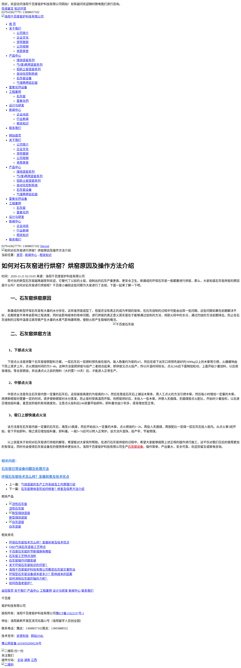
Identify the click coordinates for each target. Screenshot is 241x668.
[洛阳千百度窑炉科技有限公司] (23, 16)
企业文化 (23, 37)
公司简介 (23, 33)
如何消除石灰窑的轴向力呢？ (28, 578)
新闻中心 (15, 110)
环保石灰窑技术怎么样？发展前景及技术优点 (39, 542)
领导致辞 (23, 42)
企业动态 (23, 114)
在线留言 (8, 8)
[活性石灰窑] (124, 503)
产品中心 (15, 55)
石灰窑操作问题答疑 (22, 560)
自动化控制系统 (27, 73)
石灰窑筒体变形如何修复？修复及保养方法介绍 (52, 489)
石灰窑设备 (24, 78)
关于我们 (15, 28)
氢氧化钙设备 (18, 87)
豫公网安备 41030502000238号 (21, 643)
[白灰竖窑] (124, 522)
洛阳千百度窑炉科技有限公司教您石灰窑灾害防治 (42, 569)
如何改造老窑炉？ (21, 583)
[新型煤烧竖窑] (124, 513)
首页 (20, 255)
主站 (20, 660)
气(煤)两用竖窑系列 (30, 64)
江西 (34, 660)
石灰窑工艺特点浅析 (22, 556)
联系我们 (15, 128)
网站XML (37, 635)
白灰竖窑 (15, 526)
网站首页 (15, 135)
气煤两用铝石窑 (27, 82)
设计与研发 (16, 105)
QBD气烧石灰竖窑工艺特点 (27, 547)
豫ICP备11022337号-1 (70, 613)
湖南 (27, 660)
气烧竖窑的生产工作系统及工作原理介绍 (48, 484)
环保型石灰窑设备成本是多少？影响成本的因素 (40, 574)
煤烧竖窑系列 (26, 60)
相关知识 (23, 123)
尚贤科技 (23, 635)
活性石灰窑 (16, 508)
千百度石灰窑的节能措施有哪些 (30, 551)
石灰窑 (21, 96)
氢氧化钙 (23, 100)
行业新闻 (23, 119)
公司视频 (23, 46)
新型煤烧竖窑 (18, 517)
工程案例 (15, 91)
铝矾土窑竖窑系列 (29, 69)
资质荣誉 (23, 51)
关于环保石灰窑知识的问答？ (28, 565)
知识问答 (20, 8)
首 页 (12, 24)
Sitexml (44, 246)
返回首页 (8, 590)
